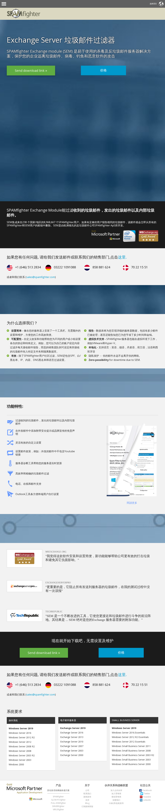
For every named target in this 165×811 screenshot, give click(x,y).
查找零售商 (116, 796)
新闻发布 (87, 796)
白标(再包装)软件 (116, 803)
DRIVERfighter (58, 806)
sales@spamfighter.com (40, 277)
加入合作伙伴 (116, 790)
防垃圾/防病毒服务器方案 (58, 790)
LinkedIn (147, 800)
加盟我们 (116, 800)
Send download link (30, 71)
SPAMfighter (58, 796)
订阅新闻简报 (87, 806)
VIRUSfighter (58, 809)
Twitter (147, 793)
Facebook (147, 790)
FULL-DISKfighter (58, 803)
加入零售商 (116, 793)
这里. (122, 257)
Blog (87, 803)
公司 (87, 790)
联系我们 (87, 793)
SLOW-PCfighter (58, 799)
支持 (87, 800)
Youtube (147, 796)
